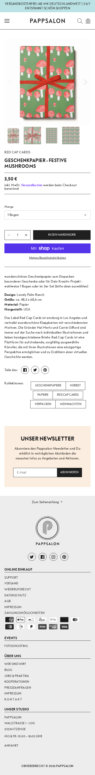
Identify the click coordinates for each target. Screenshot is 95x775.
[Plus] (26, 235)
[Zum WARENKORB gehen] (88, 21)
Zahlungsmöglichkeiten (24, 613)
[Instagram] (53, 557)
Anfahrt (11, 745)
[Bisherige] (9, 81)
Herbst (75, 385)
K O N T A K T (13, 699)
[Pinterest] (64, 557)
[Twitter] (32, 557)
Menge (8, 206)
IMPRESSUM (13, 693)
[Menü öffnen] (7, 21)
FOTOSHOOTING (16, 646)
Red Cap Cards (17, 152)
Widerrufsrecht (17, 589)
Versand (11, 583)
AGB (7, 601)
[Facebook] (43, 557)
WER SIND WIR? (15, 664)
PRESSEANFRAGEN (17, 687)
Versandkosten (32, 185)
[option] (47, 81)
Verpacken (43, 404)
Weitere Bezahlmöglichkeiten (47, 257)
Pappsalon (65, 766)
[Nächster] (85, 81)
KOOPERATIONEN (16, 681)
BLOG (8, 670)
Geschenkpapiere (48, 385)
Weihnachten (71, 404)
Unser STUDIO (16, 709)
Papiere (42, 394)
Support (11, 577)
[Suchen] (79, 21)
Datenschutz (15, 595)
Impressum (13, 607)
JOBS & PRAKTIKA (16, 676)
